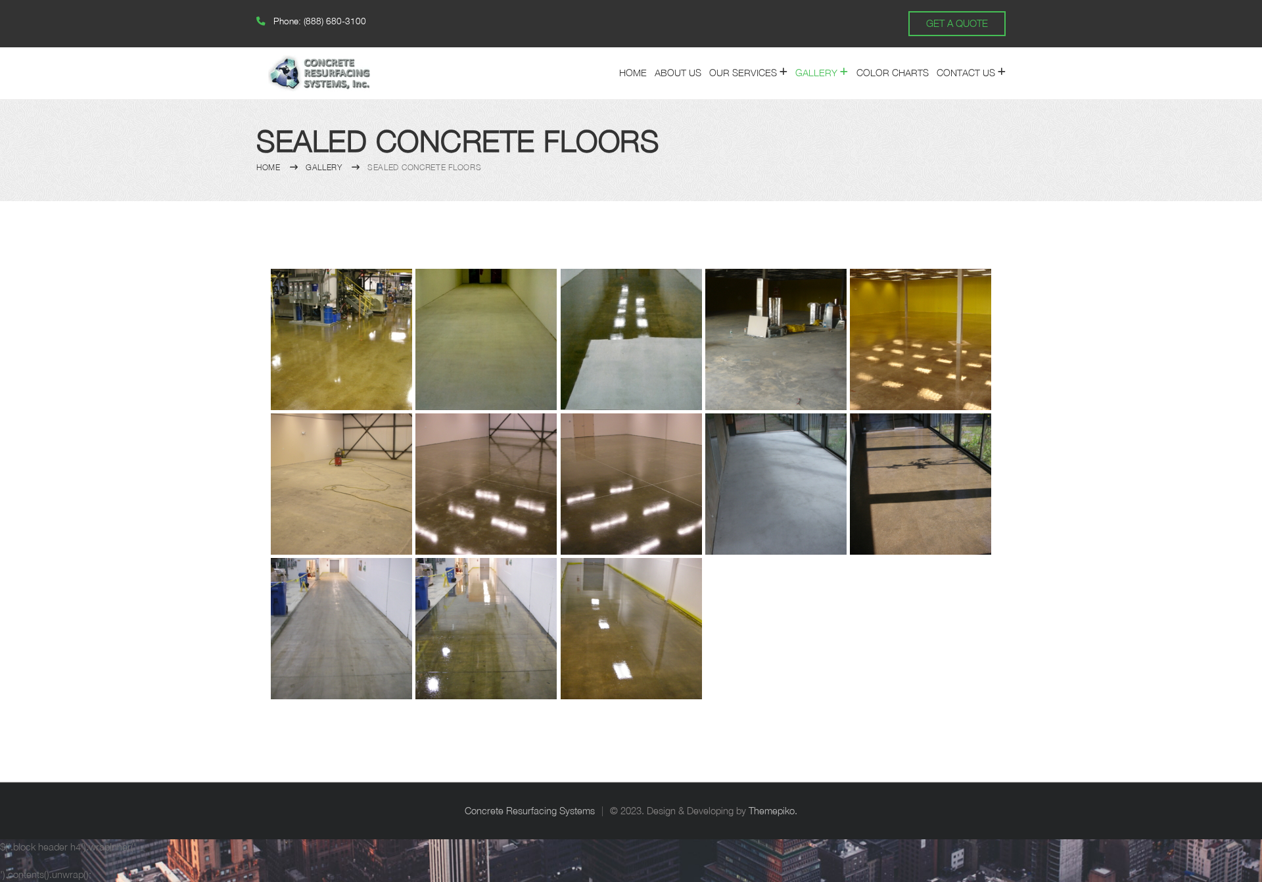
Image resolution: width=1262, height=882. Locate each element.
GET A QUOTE (957, 23)
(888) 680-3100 (335, 21)
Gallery (816, 72)
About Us (678, 72)
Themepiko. (773, 810)
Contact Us (966, 72)
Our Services (743, 72)
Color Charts (892, 72)
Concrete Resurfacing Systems (530, 810)
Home (632, 72)
